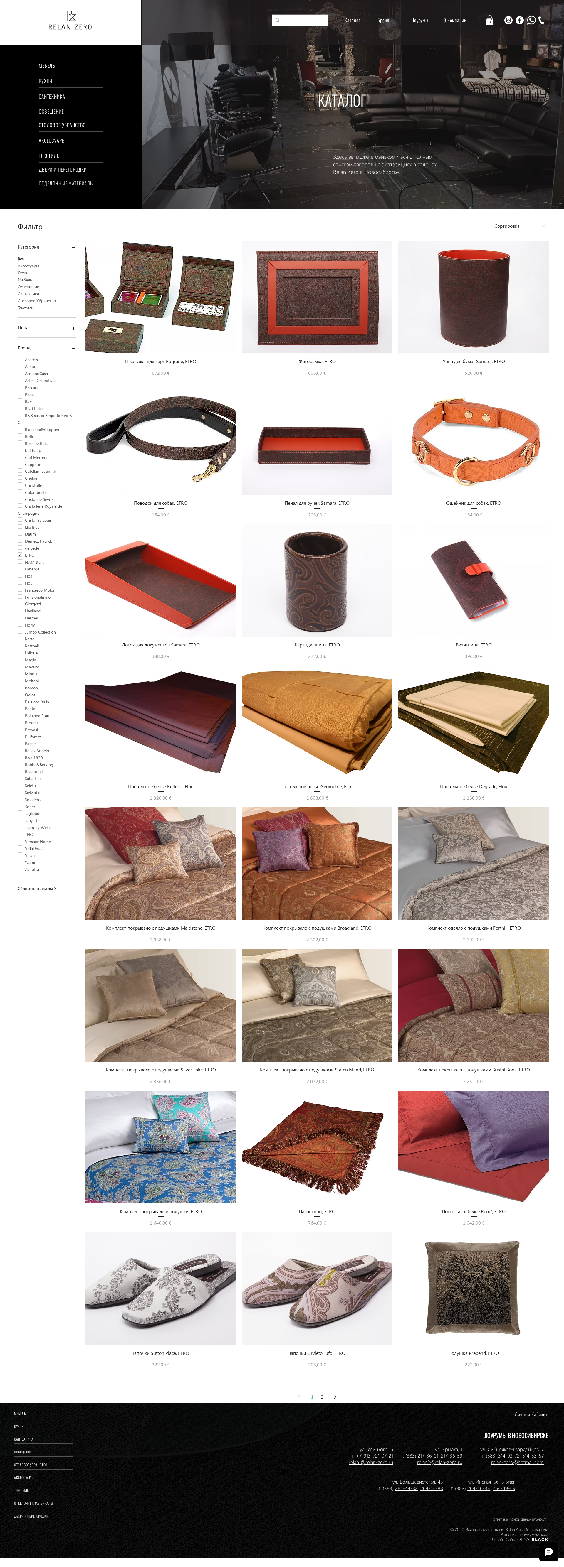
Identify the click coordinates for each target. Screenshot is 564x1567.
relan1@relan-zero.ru (371, 1462)
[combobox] (520, 226)
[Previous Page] (299, 1397)
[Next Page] (335, 1397)
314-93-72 (509, 1455)
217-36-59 (451, 1455)
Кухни (23, 273)
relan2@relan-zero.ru (439, 1462)
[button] (490, 20)
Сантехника (28, 293)
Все (21, 258)
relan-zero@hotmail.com (517, 1462)
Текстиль (25, 307)
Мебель (25, 280)
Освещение (28, 286)
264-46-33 (478, 1488)
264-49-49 (504, 1488)
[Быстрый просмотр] (160, 297)
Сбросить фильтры (37, 888)
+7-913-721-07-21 (374, 1455)
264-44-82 (406, 1488)
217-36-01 (428, 1455)
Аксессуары (28, 266)
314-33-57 (533, 1455)
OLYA (523, 1539)
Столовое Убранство (37, 300)
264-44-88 (431, 1488)
